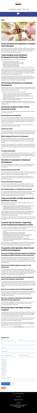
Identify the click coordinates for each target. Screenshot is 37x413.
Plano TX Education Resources (18, 393)
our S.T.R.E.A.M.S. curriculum (9, 101)
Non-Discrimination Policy (18, 399)
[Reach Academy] (18, 3)
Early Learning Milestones (19, 326)
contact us (12, 302)
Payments (19, 9)
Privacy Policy (18, 396)
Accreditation (18, 402)
